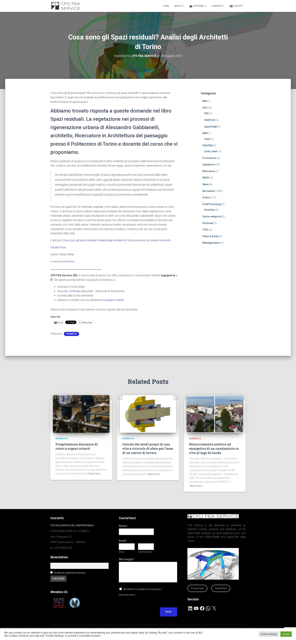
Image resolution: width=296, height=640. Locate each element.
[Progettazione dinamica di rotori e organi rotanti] (81, 413)
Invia (168, 611)
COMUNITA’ (217, 6)
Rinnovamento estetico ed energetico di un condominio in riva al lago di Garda (214, 448)
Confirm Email (145, 552)
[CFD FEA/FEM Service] (66, 6)
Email (123, 540)
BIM (204, 101)
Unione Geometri (160, 240)
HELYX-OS (209, 120)
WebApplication (211, 242)
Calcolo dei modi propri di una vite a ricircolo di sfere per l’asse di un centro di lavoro (147, 448)
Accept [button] (286, 634)
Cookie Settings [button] (269, 634)
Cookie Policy (221, 588)
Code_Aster (211, 151)
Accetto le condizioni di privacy (143, 589)
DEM (204, 133)
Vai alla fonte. (58, 247)
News (205, 184)
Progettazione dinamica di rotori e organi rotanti (77, 446)
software (75, 291)
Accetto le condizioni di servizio (69, 572)
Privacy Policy (197, 588)
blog (81, 286)
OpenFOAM (210, 126)
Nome (123, 525)
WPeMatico (69, 261)
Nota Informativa (127, 594)
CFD (204, 107)
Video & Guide (210, 236)
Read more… (95, 473)
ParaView (209, 209)
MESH (205, 177)
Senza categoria (211, 216)
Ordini (205, 197)
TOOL (205, 229)
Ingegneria (208, 164)
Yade (207, 139)
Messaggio (127, 559)
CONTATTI (238, 6)
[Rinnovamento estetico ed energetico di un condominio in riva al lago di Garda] (215, 413)
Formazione (209, 158)
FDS (206, 113)
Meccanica (208, 171)
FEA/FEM (207, 145)
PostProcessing (211, 204)
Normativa (71, 334)
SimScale (207, 223)
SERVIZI (178, 6)
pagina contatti (115, 300)
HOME (166, 6)
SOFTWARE (199, 6)
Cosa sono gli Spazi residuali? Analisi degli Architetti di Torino (98, 240)
